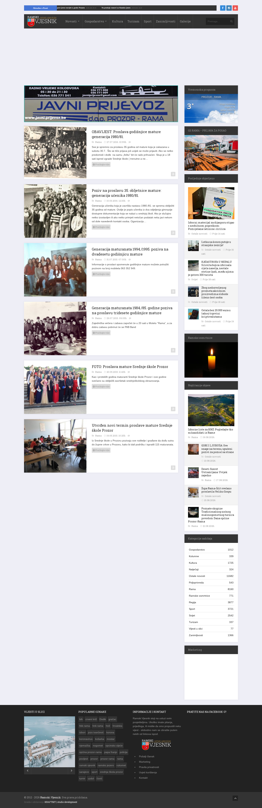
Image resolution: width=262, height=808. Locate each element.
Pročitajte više (102, 162)
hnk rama (98, 725)
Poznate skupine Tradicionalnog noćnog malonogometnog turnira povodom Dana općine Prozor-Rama (211, 515)
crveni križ (91, 719)
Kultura (117, 21)
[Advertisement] (131, 59)
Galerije (185, 21)
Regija (211, 602)
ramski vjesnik (87, 765)
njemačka (84, 745)
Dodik (102, 719)
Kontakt (143, 777)
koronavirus (86, 739)
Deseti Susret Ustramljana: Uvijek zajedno (214, 472)
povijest (83, 758)
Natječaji (211, 569)
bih (81, 719)
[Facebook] (222, 8)
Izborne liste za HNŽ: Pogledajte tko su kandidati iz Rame (210, 431)
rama (120, 758)
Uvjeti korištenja (148, 772)
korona (110, 732)
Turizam (133, 21)
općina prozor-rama (90, 752)
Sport (147, 21)
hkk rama (84, 725)
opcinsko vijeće (114, 745)
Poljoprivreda (211, 582)
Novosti (71, 21)
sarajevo (84, 771)
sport (94, 771)
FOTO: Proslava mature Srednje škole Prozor (130, 364)
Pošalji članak (146, 756)
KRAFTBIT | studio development (61, 802)
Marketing (144, 761)
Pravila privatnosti (149, 767)
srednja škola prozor (111, 771)
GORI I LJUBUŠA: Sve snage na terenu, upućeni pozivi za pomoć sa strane (217, 449)
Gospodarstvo (94, 21)
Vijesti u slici (211, 628)
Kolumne (211, 556)
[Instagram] (229, 8)
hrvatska (117, 725)
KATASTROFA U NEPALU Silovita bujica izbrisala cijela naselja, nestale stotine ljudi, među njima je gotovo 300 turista (210, 268)
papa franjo (110, 752)
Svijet (194, 279)
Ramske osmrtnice (211, 595)
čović (99, 778)
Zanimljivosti (165, 21)
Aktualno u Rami (40, 8)
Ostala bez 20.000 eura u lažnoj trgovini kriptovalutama (215, 313)
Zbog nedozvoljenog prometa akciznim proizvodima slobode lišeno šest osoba (214, 292)
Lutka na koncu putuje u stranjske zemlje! (216, 243)
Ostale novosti (199, 233)
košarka (99, 739)
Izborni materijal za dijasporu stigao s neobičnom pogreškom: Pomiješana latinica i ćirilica (211, 226)
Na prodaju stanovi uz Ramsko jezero (140, 8)
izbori (82, 732)
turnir (82, 778)
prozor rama (107, 758)
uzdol (91, 778)
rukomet (121, 765)
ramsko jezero (106, 765)
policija (123, 752)
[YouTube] (235, 8)
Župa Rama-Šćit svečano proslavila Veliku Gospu (216, 490)
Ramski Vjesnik (50, 797)
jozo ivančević (96, 732)
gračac (112, 719)
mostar (111, 739)
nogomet (98, 745)
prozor (94, 758)
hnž (108, 725)
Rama (98, 140)
